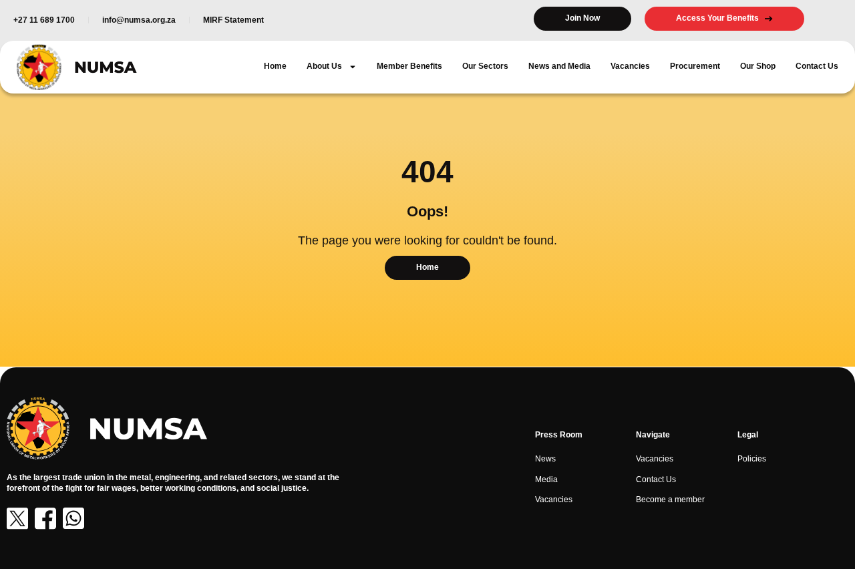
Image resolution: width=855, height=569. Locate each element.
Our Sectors (485, 66)
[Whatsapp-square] (73, 518)
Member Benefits (409, 66)
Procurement (695, 66)
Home (275, 66)
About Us (324, 66)
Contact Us (817, 66)
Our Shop (758, 66)
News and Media (559, 66)
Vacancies (630, 66)
